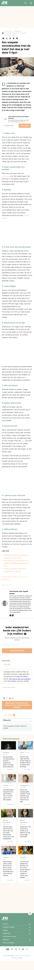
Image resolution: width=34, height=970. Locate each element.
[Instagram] (10, 615)
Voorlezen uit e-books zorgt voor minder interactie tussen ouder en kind (16, 563)
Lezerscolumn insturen (9, 936)
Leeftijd (5, 930)
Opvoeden (17, 31)
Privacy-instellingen (9, 943)
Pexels (31, 78)
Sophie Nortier (8, 31)
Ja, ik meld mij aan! (17, 651)
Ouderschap (6, 933)
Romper (9, 585)
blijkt (23, 441)
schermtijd (6, 176)
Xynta (20, 958)
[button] (28, 924)
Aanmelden (24, 126)
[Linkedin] (13, 615)
